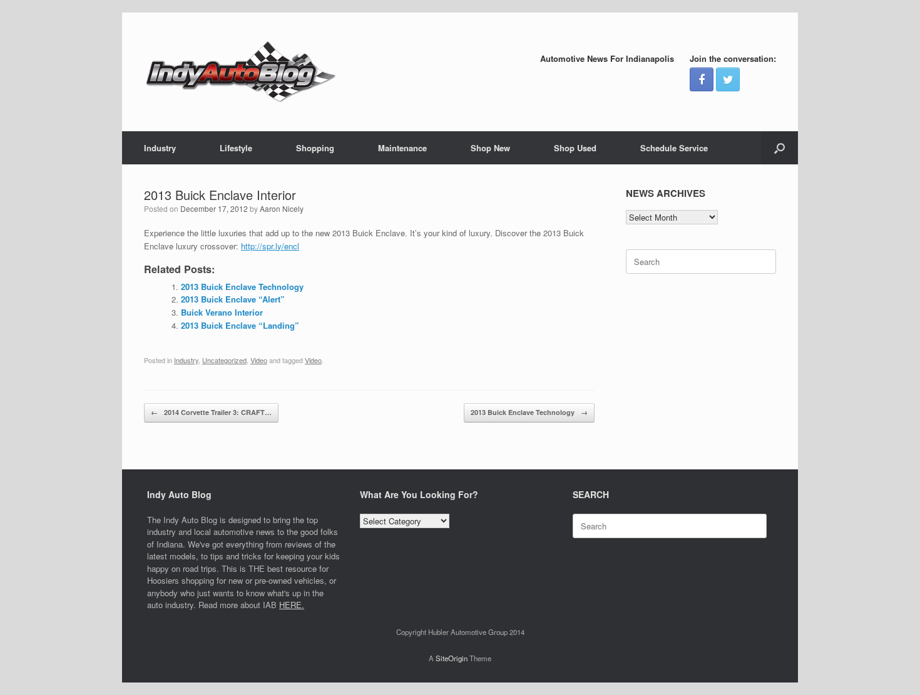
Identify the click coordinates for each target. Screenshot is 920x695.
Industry (160, 148)
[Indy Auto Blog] (241, 72)
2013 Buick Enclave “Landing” (240, 325)
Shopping (315, 148)
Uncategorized (224, 360)
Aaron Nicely (282, 208)
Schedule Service (674, 148)
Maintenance (402, 148)
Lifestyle (236, 148)
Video (258, 360)
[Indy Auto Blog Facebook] (701, 79)
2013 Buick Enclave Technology (242, 286)
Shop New (490, 148)
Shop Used (575, 148)
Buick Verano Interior (222, 312)
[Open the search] (779, 147)
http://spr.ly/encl (270, 246)
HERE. (291, 605)
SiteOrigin (452, 658)
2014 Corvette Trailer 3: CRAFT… (211, 412)
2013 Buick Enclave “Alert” (233, 299)
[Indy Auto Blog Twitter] (728, 79)
